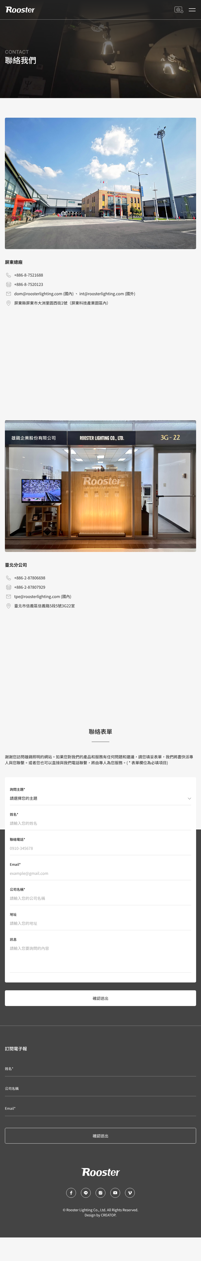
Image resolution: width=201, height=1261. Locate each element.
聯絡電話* (17, 839)
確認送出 (100, 998)
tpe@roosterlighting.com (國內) (42, 596)
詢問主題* (17, 789)
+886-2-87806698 (29, 578)
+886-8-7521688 (28, 275)
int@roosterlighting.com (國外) (107, 293)
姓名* (14, 814)
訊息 (13, 939)
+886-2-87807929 (29, 587)
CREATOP (108, 1215)
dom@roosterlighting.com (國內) (44, 293)
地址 (13, 914)
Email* (15, 864)
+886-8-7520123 (28, 284)
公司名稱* (17, 889)
